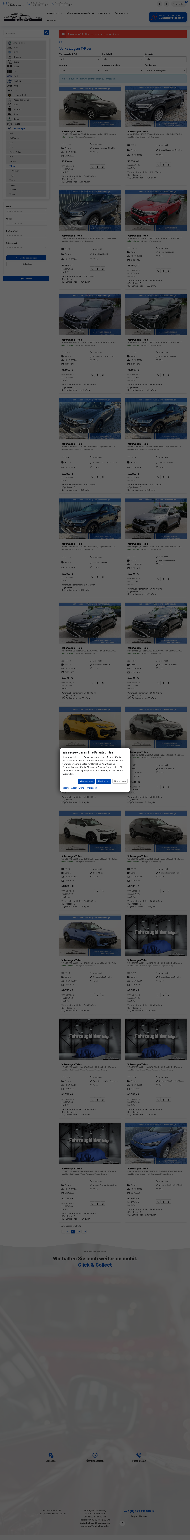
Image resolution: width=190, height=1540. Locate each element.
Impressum (92, 787)
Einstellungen (120, 781)
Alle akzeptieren (86, 781)
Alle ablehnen (103, 781)
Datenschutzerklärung (73, 787)
